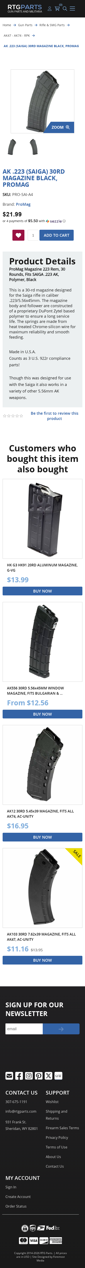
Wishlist (52, 1101)
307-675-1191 (16, 1101)
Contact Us (55, 1166)
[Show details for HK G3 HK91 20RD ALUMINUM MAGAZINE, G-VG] (42, 519)
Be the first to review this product (54, 416)
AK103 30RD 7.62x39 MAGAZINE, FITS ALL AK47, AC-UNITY (41, 937)
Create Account (18, 1196)
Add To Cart (56, 235)
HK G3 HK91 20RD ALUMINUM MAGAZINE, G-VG (42, 568)
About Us (53, 1156)
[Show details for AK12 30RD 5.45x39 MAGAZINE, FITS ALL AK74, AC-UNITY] (42, 765)
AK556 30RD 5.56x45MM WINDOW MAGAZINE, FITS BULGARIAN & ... (35, 691)
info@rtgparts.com (20, 1111)
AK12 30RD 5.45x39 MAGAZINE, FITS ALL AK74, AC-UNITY (40, 814)
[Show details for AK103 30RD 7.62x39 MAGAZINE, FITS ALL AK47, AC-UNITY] (42, 888)
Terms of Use (56, 1147)
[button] (42, 221)
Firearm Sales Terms (62, 1128)
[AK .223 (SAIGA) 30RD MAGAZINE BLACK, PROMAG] (12, 147)
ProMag (23, 204)
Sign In (10, 1187)
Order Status (16, 1206)
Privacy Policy (57, 1137)
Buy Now (42, 591)
